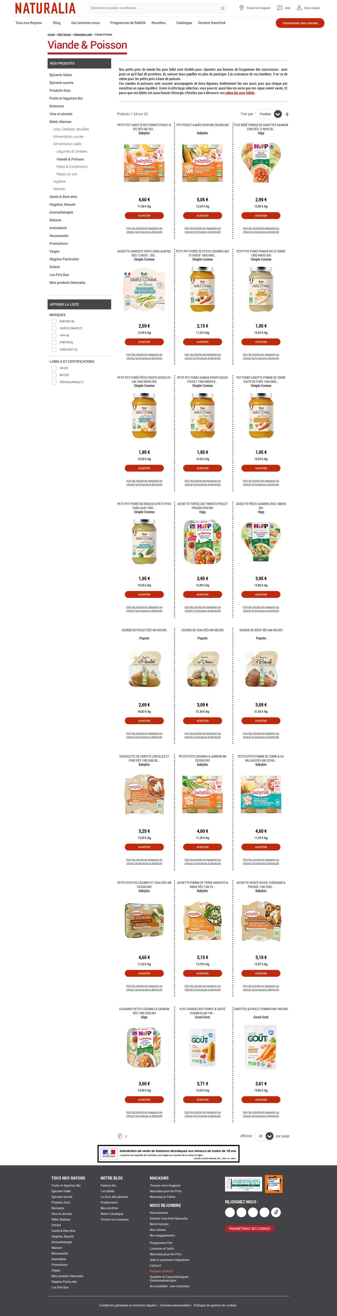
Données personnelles (175, 1305)
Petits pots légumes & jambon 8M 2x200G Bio (202, 758)
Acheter (144, 215)
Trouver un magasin (258, 8)
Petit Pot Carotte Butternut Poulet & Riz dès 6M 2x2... (144, 127)
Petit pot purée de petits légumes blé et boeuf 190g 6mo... (202, 253)
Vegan (55, 251)
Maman (59, 189)
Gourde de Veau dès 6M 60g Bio (203, 630)
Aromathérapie (62, 212)
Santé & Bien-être (64, 196)
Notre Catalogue (112, 1214)
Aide (287, 8)
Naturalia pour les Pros (165, 1191)
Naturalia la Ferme (162, 1197)
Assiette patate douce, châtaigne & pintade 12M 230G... (261, 885)
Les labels (107, 1191)
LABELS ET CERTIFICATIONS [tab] (72, 361)
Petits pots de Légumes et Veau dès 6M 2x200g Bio (144, 885)
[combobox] (157, 8)
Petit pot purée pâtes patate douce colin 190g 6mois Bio (144, 379)
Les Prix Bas (60, 274)
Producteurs (109, 1202)
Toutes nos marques (115, 1219)
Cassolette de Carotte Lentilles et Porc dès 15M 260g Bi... (144, 758)
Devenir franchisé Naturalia (169, 1218)
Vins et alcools (61, 113)
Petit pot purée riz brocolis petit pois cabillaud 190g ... (144, 506)
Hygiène (59, 181)
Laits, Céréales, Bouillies (71, 129)
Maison (56, 220)
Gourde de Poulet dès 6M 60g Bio (144, 630)
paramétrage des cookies (249, 1228)
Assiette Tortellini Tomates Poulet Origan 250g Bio (202, 506)
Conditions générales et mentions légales (127, 1305)
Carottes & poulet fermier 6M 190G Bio (261, 1009)
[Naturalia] (45, 8)
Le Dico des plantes (114, 1197)
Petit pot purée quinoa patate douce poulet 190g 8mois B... (202, 379)
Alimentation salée (83, 34)
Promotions (59, 243)
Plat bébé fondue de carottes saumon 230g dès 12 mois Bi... (261, 127)
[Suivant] (132, 1136)
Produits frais (60, 90)
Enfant (55, 266)
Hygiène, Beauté (63, 204)
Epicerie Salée (61, 74)
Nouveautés (59, 235)
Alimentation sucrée (68, 136)
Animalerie (59, 227)
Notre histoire (159, 1224)
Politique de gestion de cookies (215, 1305)
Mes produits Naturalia (68, 282)
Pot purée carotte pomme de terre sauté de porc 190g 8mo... (261, 379)
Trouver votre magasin (165, 1185)
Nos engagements (162, 1235)
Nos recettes (109, 1208)
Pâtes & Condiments (72, 167)
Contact (155, 1265)
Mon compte (312, 8)
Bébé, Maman (64, 34)
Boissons (57, 106)
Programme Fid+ (161, 1243)
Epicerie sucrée (62, 82)
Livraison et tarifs (162, 1248)
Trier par (246, 114)
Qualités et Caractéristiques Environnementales (169, 1278)
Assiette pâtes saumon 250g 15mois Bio (261, 506)
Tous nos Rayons (28, 22)
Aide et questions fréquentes (169, 1260)
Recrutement (159, 1213)
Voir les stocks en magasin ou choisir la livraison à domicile (144, 230)
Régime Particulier (65, 259)
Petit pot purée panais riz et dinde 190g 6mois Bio (261, 253)
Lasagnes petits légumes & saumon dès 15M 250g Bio (144, 1011)
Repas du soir (67, 174)
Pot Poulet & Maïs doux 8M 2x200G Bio (202, 125)
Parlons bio (108, 1185)
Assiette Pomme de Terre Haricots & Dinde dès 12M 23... (202, 885)
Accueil (51, 34)
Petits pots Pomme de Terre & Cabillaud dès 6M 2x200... (261, 758)
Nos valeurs (158, 1230)
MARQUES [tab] (58, 315)
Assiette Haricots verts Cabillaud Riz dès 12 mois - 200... (144, 253)
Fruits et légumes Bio (67, 98)
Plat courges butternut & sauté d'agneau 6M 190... (202, 1011)
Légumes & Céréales (72, 151)
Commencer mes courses (300, 23)
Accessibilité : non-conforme (169, 1286)
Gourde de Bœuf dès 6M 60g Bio (260, 630)
